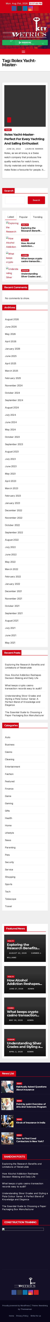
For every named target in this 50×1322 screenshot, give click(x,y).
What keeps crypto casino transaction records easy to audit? (31, 262)
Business (10, 744)
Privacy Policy (22, 1316)
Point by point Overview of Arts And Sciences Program (31, 1105)
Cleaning (9, 759)
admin (31, 989)
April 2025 (10, 363)
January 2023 (12, 503)
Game (8, 796)
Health (25, 225)
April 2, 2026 (16, 1052)
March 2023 (11, 488)
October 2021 (12, 606)
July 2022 (10, 547)
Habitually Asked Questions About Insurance (31, 1088)
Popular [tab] (23, 217)
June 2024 (11, 422)
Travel (8, 130)
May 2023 (10, 473)
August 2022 (12, 539)
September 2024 (14, 400)
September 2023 (14, 444)
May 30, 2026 (16, 1020)
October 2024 (12, 392)
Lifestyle (9, 832)
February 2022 (13, 576)
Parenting (10, 847)
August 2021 (11, 620)
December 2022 (13, 510)
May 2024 (10, 429)
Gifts (7, 810)
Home (8, 825)
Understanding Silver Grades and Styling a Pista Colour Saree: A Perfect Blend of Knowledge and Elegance (25, 1196)
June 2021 (10, 635)
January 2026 (12, 348)
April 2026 (10, 341)
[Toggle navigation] (23, 52)
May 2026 (10, 334)
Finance (9, 788)
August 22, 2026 (18, 953)
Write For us (36, 1316)
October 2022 (12, 525)
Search (8, 190)
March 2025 (11, 370)
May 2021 (10, 642)
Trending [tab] (37, 217)
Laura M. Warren (34, 149)
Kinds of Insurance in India (30, 1122)
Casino (25, 255)
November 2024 (14, 385)
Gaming (9, 803)
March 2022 (11, 569)
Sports (8, 884)
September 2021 (14, 613)
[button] (41, 51)
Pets (7, 854)
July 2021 (10, 628)
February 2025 (13, 378)
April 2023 (10, 481)
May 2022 (10, 561)
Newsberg (43, 1305)
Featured (10, 781)
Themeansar (26, 1309)
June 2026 (11, 326)
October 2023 (12, 437)
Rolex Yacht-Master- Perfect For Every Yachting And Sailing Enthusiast (24, 139)
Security (9, 862)
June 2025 (11, 356)
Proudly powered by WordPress (16, 1305)
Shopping (10, 877)
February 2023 (13, 495)
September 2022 (14, 532)
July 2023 (10, 459)
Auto (7, 737)
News (8, 840)
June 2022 (11, 554)
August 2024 (12, 407)
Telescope (10, 899)
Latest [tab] (11, 216)
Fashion (25, 270)
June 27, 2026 (16, 989)
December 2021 (13, 591)
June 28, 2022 (14, 149)
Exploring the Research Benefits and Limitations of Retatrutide (31, 232)
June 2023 (11, 466)
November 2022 (13, 517)
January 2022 (12, 584)
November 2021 (13, 598)
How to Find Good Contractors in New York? (30, 1140)
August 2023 (12, 451)
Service (9, 869)
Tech (7, 891)
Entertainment (12, 766)
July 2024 (10, 414)
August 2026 (12, 319)
